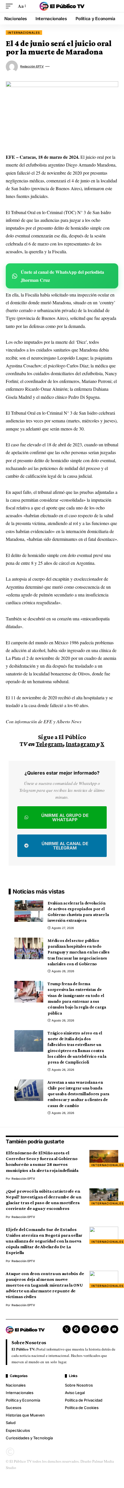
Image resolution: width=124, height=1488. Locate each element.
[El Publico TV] (62, 6)
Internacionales (24, 32)
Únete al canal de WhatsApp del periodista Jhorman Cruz (62, 276)
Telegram (49, 743)
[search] (114, 6)
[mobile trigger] (11, 6)
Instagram (80, 743)
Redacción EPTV (32, 66)
